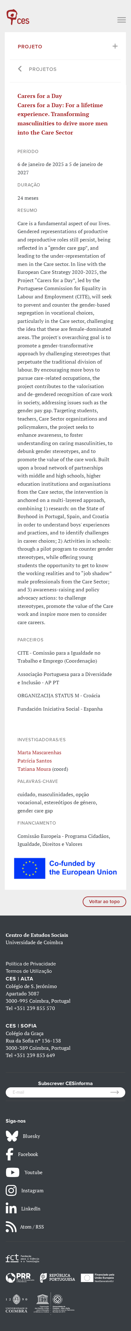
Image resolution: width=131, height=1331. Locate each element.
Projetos (43, 69)
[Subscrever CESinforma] (117, 1092)
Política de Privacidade (31, 964)
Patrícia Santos (34, 760)
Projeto (30, 47)
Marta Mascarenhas (39, 752)
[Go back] (20, 69)
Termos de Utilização (29, 971)
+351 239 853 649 (34, 1055)
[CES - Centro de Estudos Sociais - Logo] (17, 14)
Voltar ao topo (104, 901)
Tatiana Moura (34, 768)
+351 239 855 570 (34, 1008)
